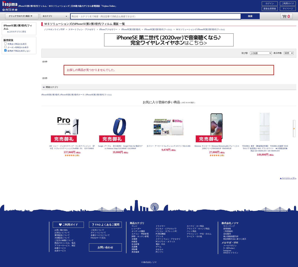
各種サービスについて (100, 235)
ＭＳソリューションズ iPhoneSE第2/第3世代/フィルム (200, 29)
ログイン (270, 3)
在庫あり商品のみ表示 (17, 44)
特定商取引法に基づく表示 (234, 239)
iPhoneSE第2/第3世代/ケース (72, 95)
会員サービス (60, 251)
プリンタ (159, 236)
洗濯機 (134, 247)
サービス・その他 (194, 236)
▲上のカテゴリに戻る (16, 31)
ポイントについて (98, 233)
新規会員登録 (270, 8)
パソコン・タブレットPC (166, 231)
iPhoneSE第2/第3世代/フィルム (158, 29)
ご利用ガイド (288, 3)
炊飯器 (134, 241)
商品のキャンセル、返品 (64, 243)
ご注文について (97, 230)
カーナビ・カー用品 (195, 226)
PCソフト (160, 252)
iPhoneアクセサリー (108, 29)
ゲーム (158, 247)
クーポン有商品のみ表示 (18, 47)
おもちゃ (159, 249)
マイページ (288, 8)
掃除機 (134, 249)
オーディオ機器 (138, 231)
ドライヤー (160, 226)
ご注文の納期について (63, 240)
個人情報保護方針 (231, 236)
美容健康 (135, 252)
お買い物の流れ (61, 230)
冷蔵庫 (134, 239)
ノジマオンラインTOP (54, 29)
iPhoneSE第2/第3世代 (130, 29)
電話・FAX (160, 244)
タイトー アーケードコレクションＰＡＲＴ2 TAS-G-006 (168, 146)
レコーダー (136, 229)
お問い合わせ (105, 247)
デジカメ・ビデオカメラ (166, 229)
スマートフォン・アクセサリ (81, 29)
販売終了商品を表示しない (19, 51)
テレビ (134, 226)
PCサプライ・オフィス (165, 241)
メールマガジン (230, 245)
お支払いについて (62, 233)
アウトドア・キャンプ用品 (198, 229)
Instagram (227, 250)
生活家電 (135, 244)
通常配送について (62, 235)
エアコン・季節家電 (140, 234)
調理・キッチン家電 (140, 236)
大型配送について (62, 238)
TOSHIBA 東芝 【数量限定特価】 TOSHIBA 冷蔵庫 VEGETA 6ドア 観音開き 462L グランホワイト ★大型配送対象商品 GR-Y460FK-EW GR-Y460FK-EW (265, 148)
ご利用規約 (228, 231)
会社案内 (227, 234)
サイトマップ (229, 226)
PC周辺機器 (161, 234)
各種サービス (60, 248)
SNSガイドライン (230, 253)
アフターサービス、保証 (64, 245)
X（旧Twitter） (229, 248)
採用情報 (227, 229)
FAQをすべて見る (98, 238)
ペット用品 (191, 231)
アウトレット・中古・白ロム (199, 234)
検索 (250, 16)
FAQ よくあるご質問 (107, 224)
